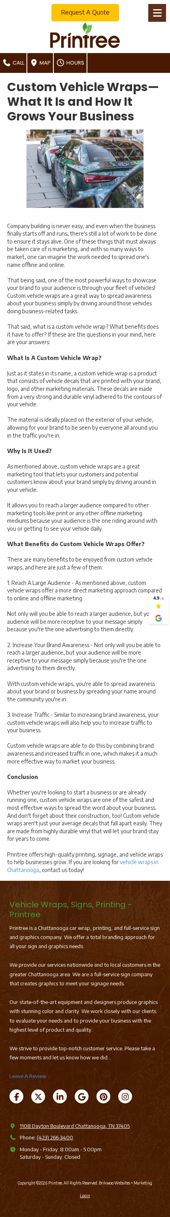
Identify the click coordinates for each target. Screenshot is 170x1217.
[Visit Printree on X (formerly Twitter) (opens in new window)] (38, 1096)
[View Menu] (157, 13)
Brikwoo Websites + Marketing (125, 1183)
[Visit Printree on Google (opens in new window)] (82, 1096)
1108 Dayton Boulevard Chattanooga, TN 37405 (75, 1126)
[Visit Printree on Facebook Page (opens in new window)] (16, 1096)
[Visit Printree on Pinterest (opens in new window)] (103, 1096)
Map (44, 63)
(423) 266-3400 (55, 1137)
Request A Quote (84, 12)
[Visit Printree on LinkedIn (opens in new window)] (60, 1096)
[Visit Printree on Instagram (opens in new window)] (125, 1096)
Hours (74, 63)
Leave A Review (27, 1076)
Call (17, 63)
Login (85, 1195)
